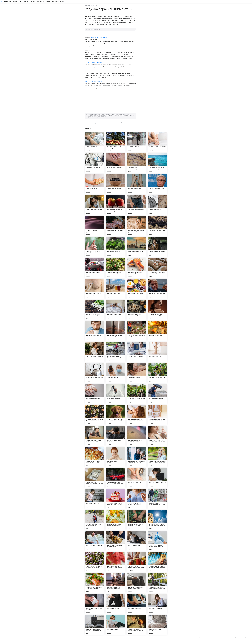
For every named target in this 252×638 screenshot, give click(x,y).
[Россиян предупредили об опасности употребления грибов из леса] (136, 310)
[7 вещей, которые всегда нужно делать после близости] (94, 205)
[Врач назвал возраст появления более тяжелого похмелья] (157, 289)
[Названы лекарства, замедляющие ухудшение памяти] (94, 478)
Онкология (94, 5)
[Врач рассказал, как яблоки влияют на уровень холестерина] (115, 142)
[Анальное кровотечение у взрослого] (157, 625)
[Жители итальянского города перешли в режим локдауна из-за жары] (157, 520)
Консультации (87, 5)
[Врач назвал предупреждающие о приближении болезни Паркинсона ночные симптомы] (136, 583)
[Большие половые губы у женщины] (94, 142)
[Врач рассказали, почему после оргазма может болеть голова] (136, 226)
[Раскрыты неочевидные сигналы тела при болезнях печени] (157, 142)
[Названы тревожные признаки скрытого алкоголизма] (94, 436)
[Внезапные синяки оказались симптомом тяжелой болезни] (115, 163)
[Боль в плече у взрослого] (157, 604)
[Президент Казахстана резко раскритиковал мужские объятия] (157, 184)
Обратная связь (221, 637)
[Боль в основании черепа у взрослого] (115, 436)
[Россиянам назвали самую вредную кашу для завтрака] (94, 268)
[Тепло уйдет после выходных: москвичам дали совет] (157, 394)
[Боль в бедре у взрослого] (115, 604)
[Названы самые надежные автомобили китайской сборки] (115, 478)
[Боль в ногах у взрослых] (157, 352)
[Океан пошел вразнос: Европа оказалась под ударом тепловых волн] (157, 163)
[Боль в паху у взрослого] (115, 625)
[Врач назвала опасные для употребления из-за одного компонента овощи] (115, 247)
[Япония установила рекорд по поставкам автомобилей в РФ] (94, 625)
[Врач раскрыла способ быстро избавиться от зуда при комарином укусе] (136, 436)
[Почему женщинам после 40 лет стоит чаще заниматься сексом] (157, 562)
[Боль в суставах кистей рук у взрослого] (94, 394)
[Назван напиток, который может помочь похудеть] (94, 352)
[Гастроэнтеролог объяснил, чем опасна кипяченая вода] (94, 373)
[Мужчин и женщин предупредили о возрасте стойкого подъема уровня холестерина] (136, 457)
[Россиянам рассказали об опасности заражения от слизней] (157, 331)
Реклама (11, 637)
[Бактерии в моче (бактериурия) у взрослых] (94, 604)
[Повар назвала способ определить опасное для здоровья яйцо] (94, 184)
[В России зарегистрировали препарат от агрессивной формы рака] (157, 541)
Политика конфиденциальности (244, 637)
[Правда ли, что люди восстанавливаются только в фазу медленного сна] (136, 625)
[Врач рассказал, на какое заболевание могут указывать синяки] (136, 184)
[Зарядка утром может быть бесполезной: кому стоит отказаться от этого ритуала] (115, 583)
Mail (2, 637)
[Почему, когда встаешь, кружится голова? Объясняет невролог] (94, 226)
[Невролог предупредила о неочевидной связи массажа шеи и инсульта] (136, 373)
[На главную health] (7, 1)
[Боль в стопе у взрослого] (136, 478)
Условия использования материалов (210, 637)
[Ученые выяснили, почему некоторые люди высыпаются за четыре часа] (115, 394)
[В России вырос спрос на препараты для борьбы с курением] (136, 499)
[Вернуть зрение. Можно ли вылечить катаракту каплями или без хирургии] (136, 415)
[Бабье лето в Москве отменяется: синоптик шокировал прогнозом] (136, 142)
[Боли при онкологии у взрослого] (157, 478)
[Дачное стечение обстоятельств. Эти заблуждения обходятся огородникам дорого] (136, 331)
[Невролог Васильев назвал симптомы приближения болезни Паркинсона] (157, 583)
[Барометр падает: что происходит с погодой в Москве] (157, 499)
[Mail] (2, 1)
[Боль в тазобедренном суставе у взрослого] (136, 205)
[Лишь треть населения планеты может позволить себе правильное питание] (94, 583)
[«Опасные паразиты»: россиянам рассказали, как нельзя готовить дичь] (115, 226)
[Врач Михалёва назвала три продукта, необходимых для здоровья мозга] (136, 268)
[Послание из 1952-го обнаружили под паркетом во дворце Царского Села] (136, 163)
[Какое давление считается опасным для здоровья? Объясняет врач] (94, 163)
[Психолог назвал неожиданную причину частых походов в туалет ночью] (157, 415)
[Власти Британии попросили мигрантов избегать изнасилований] (136, 247)
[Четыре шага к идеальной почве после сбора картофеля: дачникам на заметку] (157, 226)
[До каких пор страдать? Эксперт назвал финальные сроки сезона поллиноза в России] (157, 457)
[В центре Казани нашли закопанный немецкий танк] (157, 205)
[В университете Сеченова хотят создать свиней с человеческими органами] (157, 268)
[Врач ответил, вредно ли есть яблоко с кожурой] (115, 205)
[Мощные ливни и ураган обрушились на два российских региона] (115, 352)
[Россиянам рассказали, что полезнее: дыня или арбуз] (115, 520)
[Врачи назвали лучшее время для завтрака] (136, 289)
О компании (6, 637)
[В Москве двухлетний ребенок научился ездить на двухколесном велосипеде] (94, 520)
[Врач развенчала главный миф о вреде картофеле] (115, 541)
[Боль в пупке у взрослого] (94, 499)
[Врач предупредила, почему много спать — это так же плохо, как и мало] (115, 310)
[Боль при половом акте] (136, 541)
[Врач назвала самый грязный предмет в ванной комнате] (115, 331)
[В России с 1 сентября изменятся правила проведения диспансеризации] (136, 352)
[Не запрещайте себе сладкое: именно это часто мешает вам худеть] (115, 499)
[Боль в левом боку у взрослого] (94, 541)
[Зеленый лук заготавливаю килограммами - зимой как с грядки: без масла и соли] (94, 310)
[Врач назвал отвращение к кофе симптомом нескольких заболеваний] (94, 331)
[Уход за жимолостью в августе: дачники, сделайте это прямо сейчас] (157, 373)
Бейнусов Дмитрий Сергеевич (99, 37)
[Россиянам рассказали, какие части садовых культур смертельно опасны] (136, 520)
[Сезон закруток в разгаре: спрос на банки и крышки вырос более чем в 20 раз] (136, 562)
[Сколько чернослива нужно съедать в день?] (115, 184)
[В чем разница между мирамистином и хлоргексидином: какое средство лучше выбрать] (115, 373)
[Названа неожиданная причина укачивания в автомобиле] (157, 247)
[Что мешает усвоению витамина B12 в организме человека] (94, 415)
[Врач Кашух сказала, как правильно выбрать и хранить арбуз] (115, 562)
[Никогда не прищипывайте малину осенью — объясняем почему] (115, 268)
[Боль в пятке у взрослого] (136, 604)
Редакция (200, 637)
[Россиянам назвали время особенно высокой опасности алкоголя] (115, 289)
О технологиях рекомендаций (231, 637)
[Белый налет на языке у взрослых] (115, 457)
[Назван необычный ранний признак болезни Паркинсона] (94, 247)
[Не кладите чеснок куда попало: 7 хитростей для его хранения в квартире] (94, 562)
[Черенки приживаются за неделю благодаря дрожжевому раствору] (136, 394)
